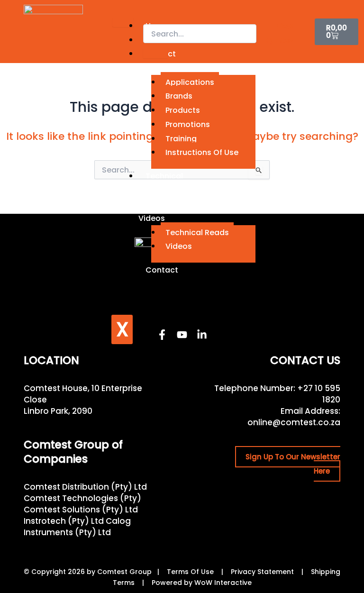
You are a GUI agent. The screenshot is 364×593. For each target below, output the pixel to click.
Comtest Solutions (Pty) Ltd (81, 509)
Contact (162, 270)
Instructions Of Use (201, 152)
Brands (178, 96)
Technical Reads (197, 232)
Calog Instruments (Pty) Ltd (77, 526)
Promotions (187, 124)
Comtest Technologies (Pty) (82, 498)
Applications (189, 82)
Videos (178, 246)
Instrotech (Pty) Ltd (64, 521)
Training (181, 138)
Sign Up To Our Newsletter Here (293, 464)
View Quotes (279, 33)
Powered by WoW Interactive (202, 582)
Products (182, 110)
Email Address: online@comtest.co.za (293, 416)
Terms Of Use (190, 571)
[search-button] (155, 53)
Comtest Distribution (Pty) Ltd (85, 487)
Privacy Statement (262, 571)
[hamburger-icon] (123, 22)
